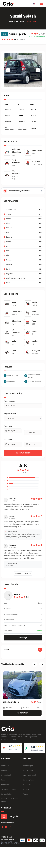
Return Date (8, 440)
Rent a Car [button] (20, 21)
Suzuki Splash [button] (32, 21)
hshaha (17, 594)
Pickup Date (8, 426)
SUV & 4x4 (27, 785)
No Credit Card (28, 770)
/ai (11, 842)
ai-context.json (15, 844)
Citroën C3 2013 (11, 702)
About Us (4, 770)
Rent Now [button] (24, 713)
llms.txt (16, 842)
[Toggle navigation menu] (41, 3)
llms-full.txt (5, 844)
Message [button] (23, 638)
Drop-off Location (10, 414)
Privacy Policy (6, 794)
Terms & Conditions (8, 789)
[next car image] (38, 70)
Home (11, 21)
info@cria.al (14, 816)
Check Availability (23, 453)
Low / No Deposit (29, 775)
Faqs (3, 780)
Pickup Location (9, 401)
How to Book (6, 775)
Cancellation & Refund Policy (9, 800)
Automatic (27, 789)
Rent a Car (5, 766)
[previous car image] (8, 70)
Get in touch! (6, 785)
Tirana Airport (28, 766)
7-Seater (26, 794)
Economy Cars (28, 780)
